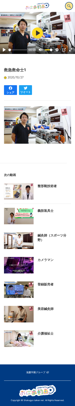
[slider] (17, 50)
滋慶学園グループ (35, 372)
